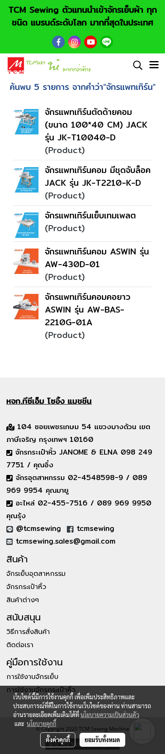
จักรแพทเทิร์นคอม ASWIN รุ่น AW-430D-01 (97, 258)
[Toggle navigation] (154, 65)
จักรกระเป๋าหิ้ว (26, 587)
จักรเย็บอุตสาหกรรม (36, 574)
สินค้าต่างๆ (22, 600)
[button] (134, 65)
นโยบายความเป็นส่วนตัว (109, 714)
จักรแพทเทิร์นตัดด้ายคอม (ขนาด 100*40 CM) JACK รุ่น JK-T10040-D (96, 124)
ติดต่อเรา (19, 645)
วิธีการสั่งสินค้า (28, 632)
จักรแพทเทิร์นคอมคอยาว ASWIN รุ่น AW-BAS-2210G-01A (87, 309)
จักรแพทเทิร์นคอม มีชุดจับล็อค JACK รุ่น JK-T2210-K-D (98, 176)
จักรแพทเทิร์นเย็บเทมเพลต (90, 215)
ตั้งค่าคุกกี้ (58, 739)
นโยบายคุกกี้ (41, 723)
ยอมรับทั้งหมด (102, 739)
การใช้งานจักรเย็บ (32, 677)
